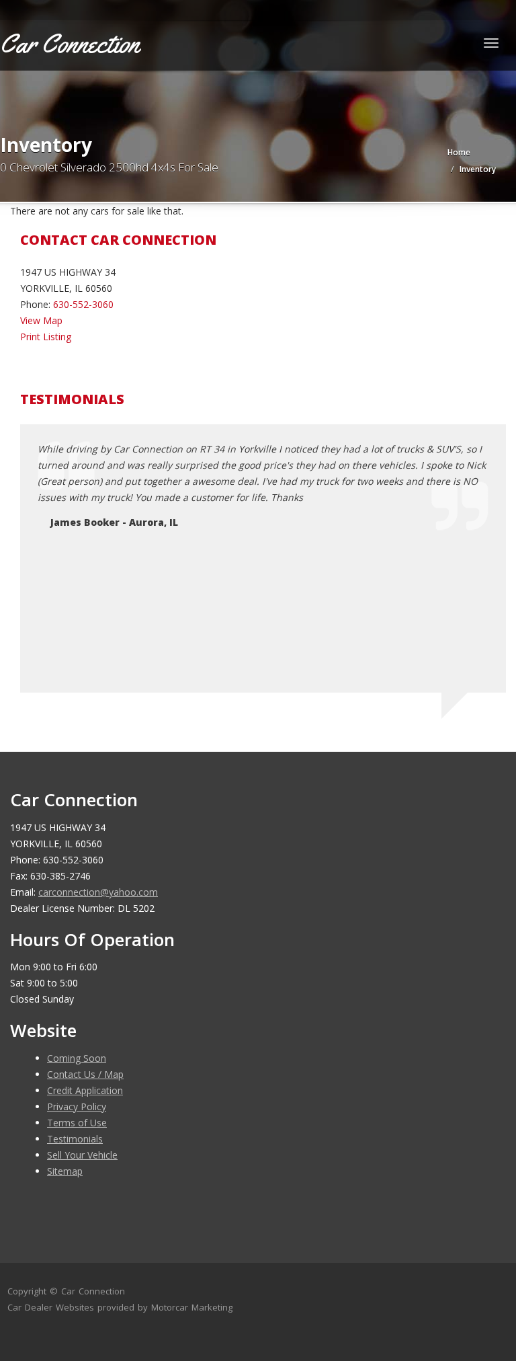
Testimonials (75, 1138)
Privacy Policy (76, 1106)
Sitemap (65, 1171)
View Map (41, 320)
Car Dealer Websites (50, 1307)
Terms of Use (77, 1122)
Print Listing (45, 336)
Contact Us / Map (85, 1074)
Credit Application (85, 1090)
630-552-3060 (83, 304)
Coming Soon (76, 1058)
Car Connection (93, 1291)
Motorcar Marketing (191, 1307)
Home (458, 152)
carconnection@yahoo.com (98, 892)
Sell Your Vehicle (82, 1155)
